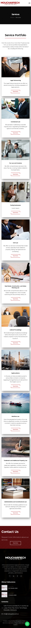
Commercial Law (15, 121)
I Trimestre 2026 (12, 595)
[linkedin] (13, 576)
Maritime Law (15, 416)
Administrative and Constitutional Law (15, 501)
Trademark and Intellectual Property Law (15, 460)
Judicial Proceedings (15, 330)
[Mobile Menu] (29, 3)
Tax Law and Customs (15, 163)
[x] (9, 576)
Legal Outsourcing (15, 80)
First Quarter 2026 (12, 588)
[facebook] (17, 576)
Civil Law (15, 242)
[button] (27, 624)
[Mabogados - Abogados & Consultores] (10, 3)
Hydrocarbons (15, 373)
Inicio (12, 17)
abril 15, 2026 (10, 586)
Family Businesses (15, 205)
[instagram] (21, 576)
